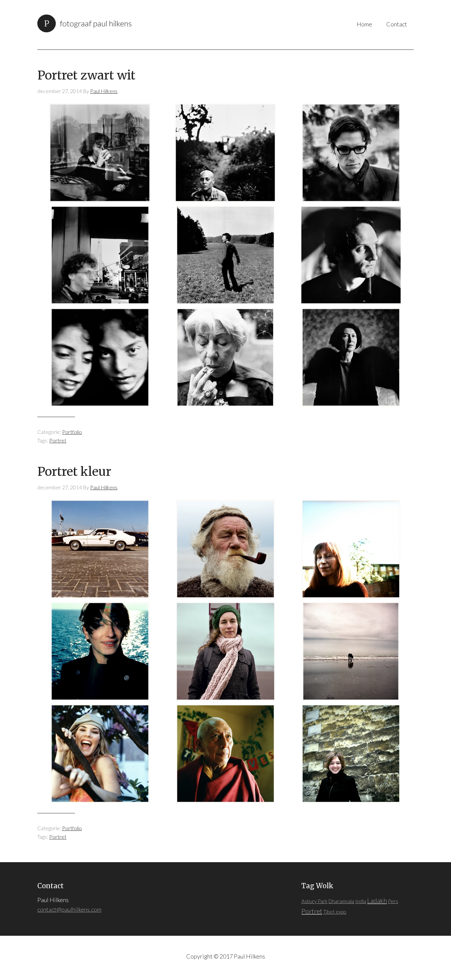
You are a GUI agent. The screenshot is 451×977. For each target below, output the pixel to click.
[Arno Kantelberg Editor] (351, 152)
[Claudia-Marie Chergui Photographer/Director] (100, 651)
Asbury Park (314, 901)
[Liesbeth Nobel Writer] (351, 357)
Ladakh (377, 900)
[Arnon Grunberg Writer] (100, 255)
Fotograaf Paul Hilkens (96, 23)
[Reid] (225, 549)
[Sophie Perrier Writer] (100, 152)
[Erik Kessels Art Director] (351, 255)
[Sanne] (225, 152)
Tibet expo (334, 912)
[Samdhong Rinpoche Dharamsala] (225, 753)
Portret (57, 440)
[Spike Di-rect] (100, 549)
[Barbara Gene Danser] (225, 255)
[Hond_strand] (351, 651)
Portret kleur (74, 471)
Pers (393, 901)
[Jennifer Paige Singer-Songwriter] (100, 753)
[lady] (225, 357)
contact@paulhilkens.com (69, 909)
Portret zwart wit (86, 75)
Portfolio (72, 432)
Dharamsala (341, 901)
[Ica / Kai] (100, 357)
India (360, 901)
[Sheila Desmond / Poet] (351, 549)
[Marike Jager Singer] (351, 753)
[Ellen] (225, 651)
